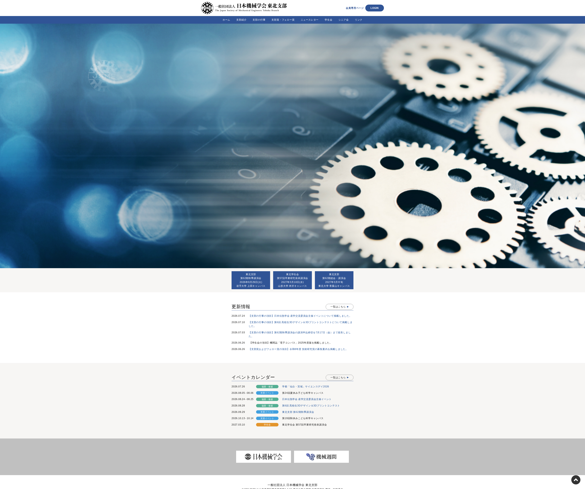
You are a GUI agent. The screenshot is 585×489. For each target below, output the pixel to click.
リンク (358, 19)
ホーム (226, 19)
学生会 (328, 19)
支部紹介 (241, 19)
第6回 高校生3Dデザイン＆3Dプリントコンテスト (311, 405)
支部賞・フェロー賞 (282, 19)
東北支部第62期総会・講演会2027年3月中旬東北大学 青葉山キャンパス (334, 280)
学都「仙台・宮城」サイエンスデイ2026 (305, 386)
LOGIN (374, 8)
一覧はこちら (338, 306)
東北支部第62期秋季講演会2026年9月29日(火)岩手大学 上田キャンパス (250, 280)
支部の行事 (259, 19)
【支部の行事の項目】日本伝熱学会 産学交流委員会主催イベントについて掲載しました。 (300, 316)
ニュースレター (310, 19)
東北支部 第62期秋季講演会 (298, 412)
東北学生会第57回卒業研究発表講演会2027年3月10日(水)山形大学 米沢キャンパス (292, 280)
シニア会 (344, 19)
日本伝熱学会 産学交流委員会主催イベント (307, 399)
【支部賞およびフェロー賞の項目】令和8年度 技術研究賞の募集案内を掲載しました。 (298, 349)
